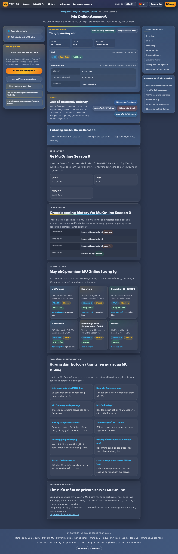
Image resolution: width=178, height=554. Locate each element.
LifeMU (114, 323)
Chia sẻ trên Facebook (126, 102)
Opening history (153, 55)
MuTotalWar (58, 323)
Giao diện (119, 4)
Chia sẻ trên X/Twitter (104, 108)
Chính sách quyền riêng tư (107, 542)
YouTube (82, 548)
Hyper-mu (86, 289)
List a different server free (24, 79)
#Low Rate (64, 57)
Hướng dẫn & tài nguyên (157, 65)
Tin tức (105, 538)
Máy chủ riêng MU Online (85, 12)
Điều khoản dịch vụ (131, 542)
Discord (96, 548)
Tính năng (150, 46)
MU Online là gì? (105, 405)
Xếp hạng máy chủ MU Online (67, 388)
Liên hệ (124, 538)
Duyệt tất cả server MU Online (64, 514)
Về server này (152, 50)
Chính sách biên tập (47, 542)
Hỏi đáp (134, 538)
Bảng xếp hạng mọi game (27, 538)
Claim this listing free (24, 70)
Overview (150, 36)
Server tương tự (153, 60)
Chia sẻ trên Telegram (126, 114)
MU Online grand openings (66, 405)
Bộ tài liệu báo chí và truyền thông (75, 542)
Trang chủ (66, 12)
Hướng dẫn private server (65, 422)
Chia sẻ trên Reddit (127, 108)
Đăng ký (170, 4)
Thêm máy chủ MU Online (110, 422)
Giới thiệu (115, 538)
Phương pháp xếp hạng (64, 439)
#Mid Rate (76, 57)
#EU (54, 57)
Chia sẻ (149, 41)
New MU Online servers (108, 388)
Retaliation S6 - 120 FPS (123, 289)
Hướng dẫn (94, 538)
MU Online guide (64, 538)
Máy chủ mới (80, 538)
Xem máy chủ (57, 312)
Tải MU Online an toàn (63, 460)
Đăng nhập (156, 4)
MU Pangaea (58, 289)
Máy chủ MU (48, 538)
